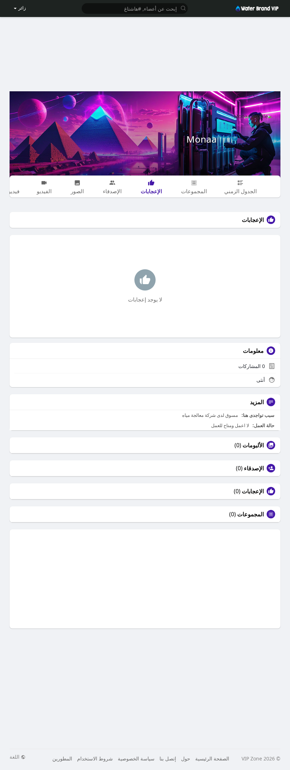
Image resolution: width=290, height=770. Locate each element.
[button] (134, 8)
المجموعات (250, 514)
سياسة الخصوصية (136, 758)
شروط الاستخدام (95, 758)
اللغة (15, 756)
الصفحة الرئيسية (212, 758)
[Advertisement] (145, 50)
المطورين (62, 758)
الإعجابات (253, 491)
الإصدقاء (254, 468)
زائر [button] (22, 8)
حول (185, 758)
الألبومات (253, 445)
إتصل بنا (168, 758)
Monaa (201, 139)
